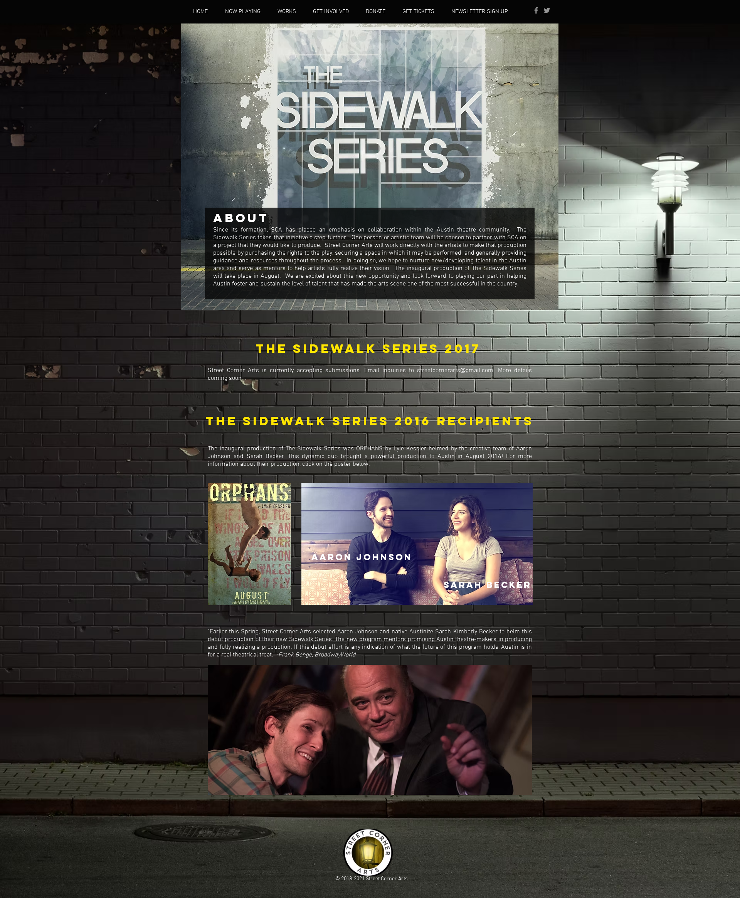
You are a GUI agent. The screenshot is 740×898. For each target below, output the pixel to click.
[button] (330, 11)
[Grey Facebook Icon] (536, 10)
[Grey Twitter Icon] (547, 10)
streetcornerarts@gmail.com (455, 370)
